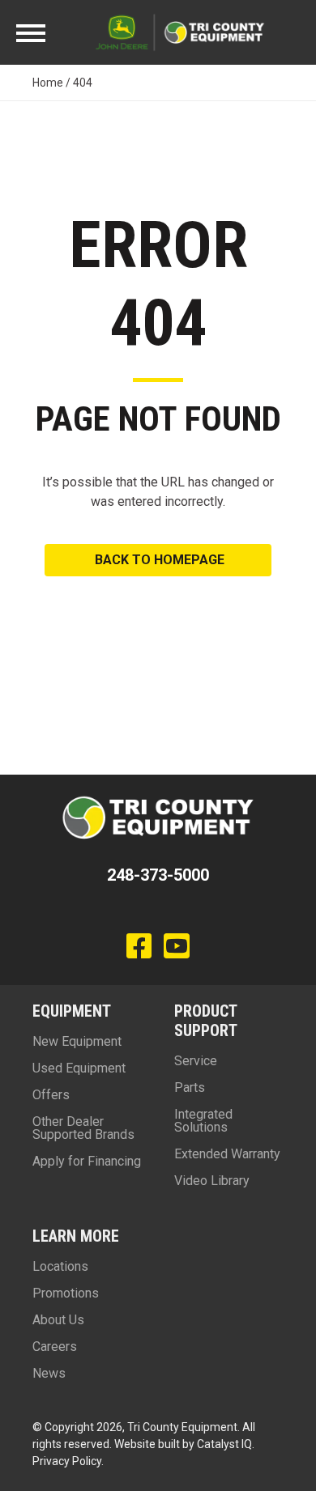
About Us (58, 1319)
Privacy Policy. (68, 1461)
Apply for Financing (86, 1161)
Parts (189, 1087)
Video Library (212, 1180)
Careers (54, 1346)
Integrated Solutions (203, 1121)
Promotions (65, 1293)
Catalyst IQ (224, 1444)
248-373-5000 (158, 875)
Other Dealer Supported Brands (83, 1128)
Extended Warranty (227, 1154)
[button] (158, 560)
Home (47, 82)
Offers (51, 1094)
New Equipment (77, 1041)
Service (195, 1060)
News (49, 1373)
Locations (60, 1266)
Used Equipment (79, 1068)
